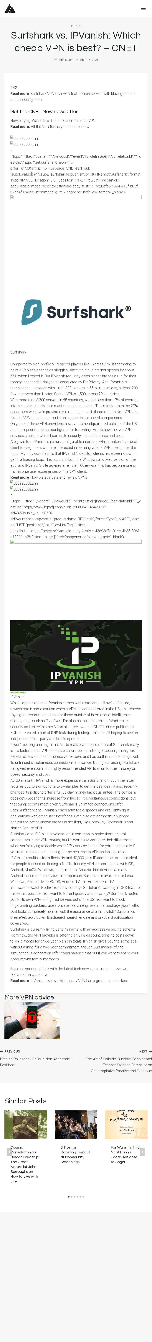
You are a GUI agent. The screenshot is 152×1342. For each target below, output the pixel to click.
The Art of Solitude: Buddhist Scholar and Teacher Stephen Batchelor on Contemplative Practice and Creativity (119, 1061)
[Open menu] (143, 8)
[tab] (69, 1197)
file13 (76, 26)
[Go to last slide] (9, 1152)
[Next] (142, 1152)
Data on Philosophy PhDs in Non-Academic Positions (35, 1058)
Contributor (64, 60)
